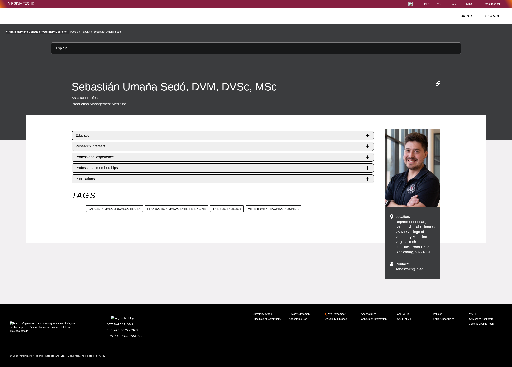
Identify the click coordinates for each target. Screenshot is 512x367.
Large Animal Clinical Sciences (115, 208)
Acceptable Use (298, 318)
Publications (85, 179)
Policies (437, 313)
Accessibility (368, 313)
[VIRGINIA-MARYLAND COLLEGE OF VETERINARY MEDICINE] (43, 16)
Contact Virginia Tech (127, 336)
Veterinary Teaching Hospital (273, 208)
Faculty (86, 31)
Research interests (90, 146)
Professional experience (94, 157)
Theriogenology (227, 208)
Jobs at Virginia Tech (481, 323)
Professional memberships (96, 168)
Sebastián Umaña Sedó (107, 31)
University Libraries (336, 318)
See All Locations (124, 330)
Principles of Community (267, 318)
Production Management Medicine (176, 208)
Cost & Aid (403, 313)
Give (455, 4)
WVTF (473, 313)
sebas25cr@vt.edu (410, 269)
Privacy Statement (299, 313)
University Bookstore (481, 318)
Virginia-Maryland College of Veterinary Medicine (37, 31)
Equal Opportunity (443, 318)
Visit (440, 4)
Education (83, 135)
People (75, 31)
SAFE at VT (404, 318)
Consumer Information (374, 318)
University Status (263, 313)
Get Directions (121, 324)
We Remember (336, 313)
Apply (425, 4)
